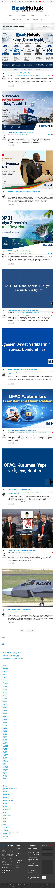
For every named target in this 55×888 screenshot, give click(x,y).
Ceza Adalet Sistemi (7, 794)
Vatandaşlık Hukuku (6, 835)
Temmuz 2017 (5, 761)
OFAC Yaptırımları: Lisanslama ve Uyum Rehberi (22, 430)
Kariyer (40, 15)
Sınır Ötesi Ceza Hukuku (34, 852)
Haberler (23, 194)
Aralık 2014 (5, 773)
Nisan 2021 (5, 731)
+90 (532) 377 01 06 (6, 1)
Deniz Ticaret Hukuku (7, 808)
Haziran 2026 (5, 668)
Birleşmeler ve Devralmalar (8, 793)
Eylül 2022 (5, 715)
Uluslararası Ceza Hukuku (34, 854)
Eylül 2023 (5, 706)
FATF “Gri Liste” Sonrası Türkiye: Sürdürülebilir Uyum (23, 310)
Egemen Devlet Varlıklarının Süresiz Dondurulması (22, 369)
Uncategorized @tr (24, 134)
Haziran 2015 (5, 769)
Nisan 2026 (5, 671)
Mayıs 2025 (5, 686)
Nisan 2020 (5, 749)
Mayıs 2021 (5, 730)
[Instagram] (28, 1)
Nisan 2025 (5, 688)
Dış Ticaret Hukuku (19, 372)
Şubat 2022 (5, 722)
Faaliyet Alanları (22, 15)
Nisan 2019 (5, 752)
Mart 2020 (5, 751)
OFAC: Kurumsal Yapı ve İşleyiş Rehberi (19, 489)
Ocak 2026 (5, 676)
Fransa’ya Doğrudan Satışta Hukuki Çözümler (21, 132)
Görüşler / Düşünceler (21, 75)
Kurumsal (11, 15)
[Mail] (36, 1)
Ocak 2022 (5, 724)
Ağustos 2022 (5, 716)
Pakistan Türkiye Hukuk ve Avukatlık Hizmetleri (12, 652)
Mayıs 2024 (5, 698)
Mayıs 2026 (5, 670)
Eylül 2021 (5, 727)
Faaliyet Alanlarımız (20, 851)
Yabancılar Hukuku (33, 857)
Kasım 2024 (5, 695)
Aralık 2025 (5, 677)
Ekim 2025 (5, 680)
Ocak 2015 (5, 772)
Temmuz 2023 (5, 709)
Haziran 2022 (5, 719)
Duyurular (4, 811)
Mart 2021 (5, 733)
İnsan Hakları (5, 818)
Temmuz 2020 (5, 745)
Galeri (27, 19)
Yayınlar (47, 15)
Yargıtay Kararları (6, 838)
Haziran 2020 (5, 746)
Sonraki (32, 630)
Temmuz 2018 (5, 754)
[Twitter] (19, 1)
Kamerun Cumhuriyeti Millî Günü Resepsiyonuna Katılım (24, 191)
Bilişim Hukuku (5, 791)
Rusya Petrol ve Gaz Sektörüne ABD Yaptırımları (22, 550)
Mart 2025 (5, 689)
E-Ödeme (17, 867)
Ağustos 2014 (5, 778)
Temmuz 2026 (5, 667)
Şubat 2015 (5, 770)
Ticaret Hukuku (37, 75)
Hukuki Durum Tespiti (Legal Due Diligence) (20, 73)
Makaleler (5, 823)
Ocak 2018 (5, 758)
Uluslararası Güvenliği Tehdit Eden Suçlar (11, 832)
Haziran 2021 (5, 728)
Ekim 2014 (5, 776)
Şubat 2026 (5, 674)
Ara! (3, 643)
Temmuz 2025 (5, 683)
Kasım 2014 (5, 775)
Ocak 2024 (5, 703)
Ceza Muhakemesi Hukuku (8, 799)
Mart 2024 (5, 700)
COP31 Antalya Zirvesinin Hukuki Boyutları (20, 251)
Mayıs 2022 (5, 721)
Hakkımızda (18, 853)
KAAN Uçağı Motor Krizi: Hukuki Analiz (19, 609)
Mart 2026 (5, 673)
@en (3, 785)
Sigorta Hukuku (6, 826)
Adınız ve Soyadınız (47, 845)
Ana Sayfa (18, 848)
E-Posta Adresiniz (47, 851)
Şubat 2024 (5, 701)
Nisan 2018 (5, 755)
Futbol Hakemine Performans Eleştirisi (10, 653)
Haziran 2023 (5, 710)
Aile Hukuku (5, 787)
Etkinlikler (18, 134)
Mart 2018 (5, 757)
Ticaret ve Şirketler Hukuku (34, 865)
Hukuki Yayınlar (19, 860)
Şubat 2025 (5, 691)
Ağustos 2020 (5, 743)
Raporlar (4, 824)
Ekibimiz (32, 15)
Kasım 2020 (5, 739)
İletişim (15, 1)
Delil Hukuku (5, 803)
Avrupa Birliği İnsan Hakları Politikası (10, 788)
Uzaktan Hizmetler (17, 19)
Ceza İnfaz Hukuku (33, 872)
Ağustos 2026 (5, 665)
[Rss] (11, 870)
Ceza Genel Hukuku (6, 796)
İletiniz (43, 858)
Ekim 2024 (5, 697)
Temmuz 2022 (5, 718)
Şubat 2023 (5, 713)
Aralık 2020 (5, 737)
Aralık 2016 (5, 763)
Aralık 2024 (5, 694)
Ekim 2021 (5, 725)
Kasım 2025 (5, 679)
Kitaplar (4, 821)
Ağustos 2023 (5, 707)
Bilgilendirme (19, 194)
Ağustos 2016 (5, 764)
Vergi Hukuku (5, 836)
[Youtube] (31, 1)
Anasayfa (51, 884)
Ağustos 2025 (5, 682)
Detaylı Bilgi (11, 85)
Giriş (48, 1)
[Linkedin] (25, 1)
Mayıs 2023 (5, 712)
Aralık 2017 (5, 760)
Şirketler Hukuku (6, 827)
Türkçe (42, 1)
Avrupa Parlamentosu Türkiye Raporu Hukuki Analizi (13, 658)
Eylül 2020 (5, 742)
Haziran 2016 (5, 767)
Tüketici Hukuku (6, 830)
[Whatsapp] (33, 1)
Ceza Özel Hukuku (6, 802)
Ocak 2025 (5, 692)
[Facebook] (17, 1)
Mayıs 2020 (5, 748)
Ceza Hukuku (18, 312)
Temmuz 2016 (5, 766)
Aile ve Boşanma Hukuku (34, 875)
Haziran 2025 (5, 685)
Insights (4, 820)
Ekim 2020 (5, 740)
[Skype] (22, 1)
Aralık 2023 (5, 704)
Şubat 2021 (5, 734)
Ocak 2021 (5, 736)
